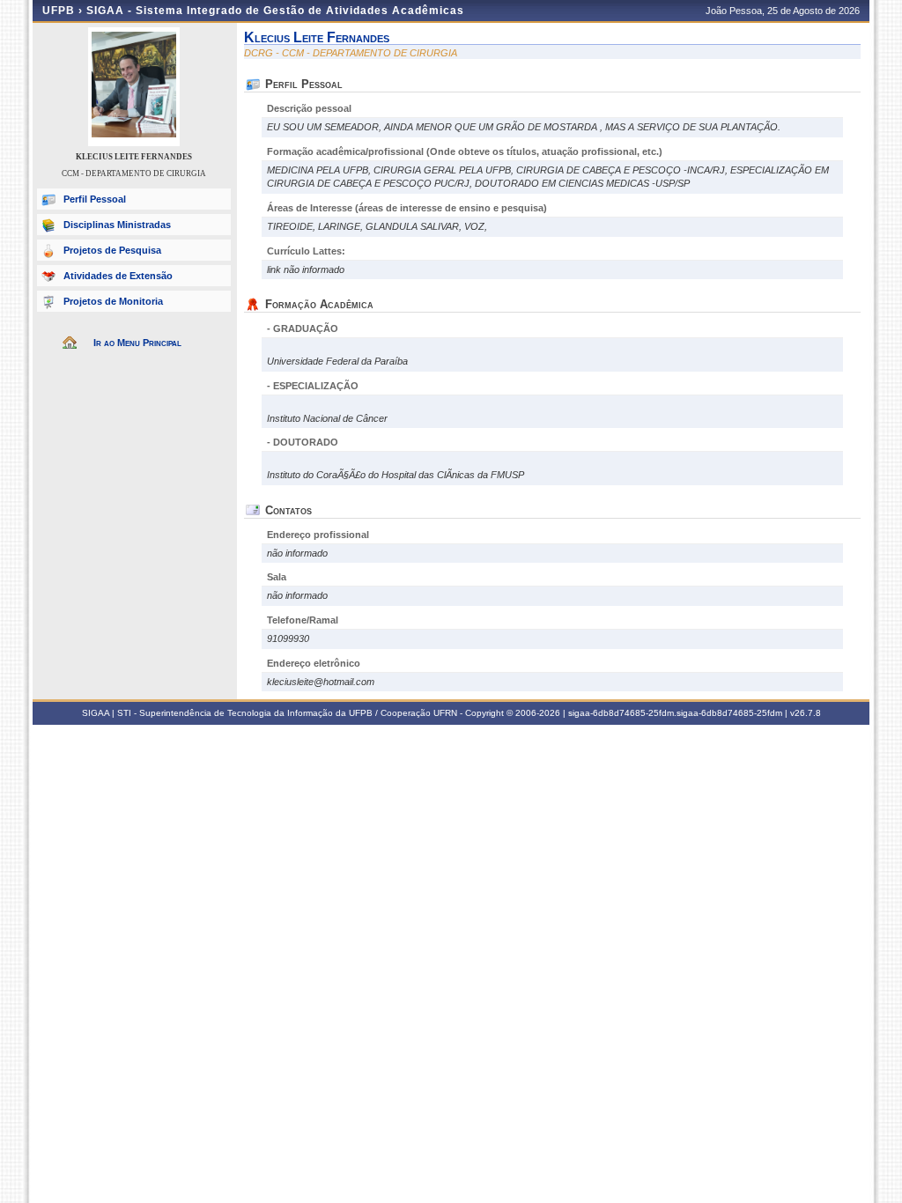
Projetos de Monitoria (113, 301)
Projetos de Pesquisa (112, 250)
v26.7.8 (805, 713)
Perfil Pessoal (94, 199)
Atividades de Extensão (118, 275)
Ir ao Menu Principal (137, 342)
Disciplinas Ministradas (117, 224)
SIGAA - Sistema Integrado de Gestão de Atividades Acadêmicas (275, 10)
